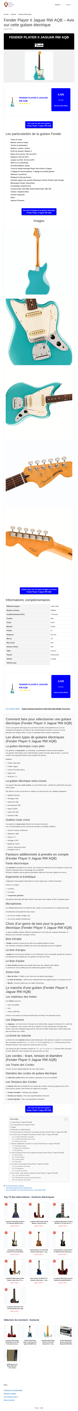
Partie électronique (20, 1146)
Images (13, 1127)
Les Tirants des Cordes (22, 1175)
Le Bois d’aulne (19, 1159)
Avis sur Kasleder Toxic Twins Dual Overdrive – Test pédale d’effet (26, 1190)
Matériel (57, 5)
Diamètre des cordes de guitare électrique (28, 1177)
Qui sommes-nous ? (11, 1397)
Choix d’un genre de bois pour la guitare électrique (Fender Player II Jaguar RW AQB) (37, 1152)
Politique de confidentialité (13, 1390)
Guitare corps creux (21, 1141)
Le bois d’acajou (20, 1157)
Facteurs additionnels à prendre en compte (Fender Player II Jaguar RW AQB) (35, 1143)
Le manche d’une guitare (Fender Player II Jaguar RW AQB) (30, 1164)
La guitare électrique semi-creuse (25, 1139)
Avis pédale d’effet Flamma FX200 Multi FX (19, 1188)
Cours (68, 5)
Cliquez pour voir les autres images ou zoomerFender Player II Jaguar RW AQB (39, 591)
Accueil (6, 14)
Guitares (13, 14)
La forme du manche (21, 1170)
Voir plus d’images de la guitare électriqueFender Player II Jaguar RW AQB (39, 211)
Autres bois (18, 1161)
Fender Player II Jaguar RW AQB (39, 37)
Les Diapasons (19, 1168)
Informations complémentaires (20, 1129)
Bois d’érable (19, 1155)
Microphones (19, 1150)
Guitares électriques (24, 14)
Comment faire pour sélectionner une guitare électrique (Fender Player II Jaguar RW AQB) (39, 1132)
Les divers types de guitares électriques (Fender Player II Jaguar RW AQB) (34, 1134)
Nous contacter (9, 1400)
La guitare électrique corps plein (24, 1137)
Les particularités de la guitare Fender (23, 1124)
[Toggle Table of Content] (65, 1119)
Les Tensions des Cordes (23, 1180)
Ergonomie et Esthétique (22, 1148)
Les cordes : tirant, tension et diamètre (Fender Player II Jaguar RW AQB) (35, 1173)
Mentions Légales (10, 1393)
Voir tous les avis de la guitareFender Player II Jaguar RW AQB (39, 125)
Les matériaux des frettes (22, 1166)
